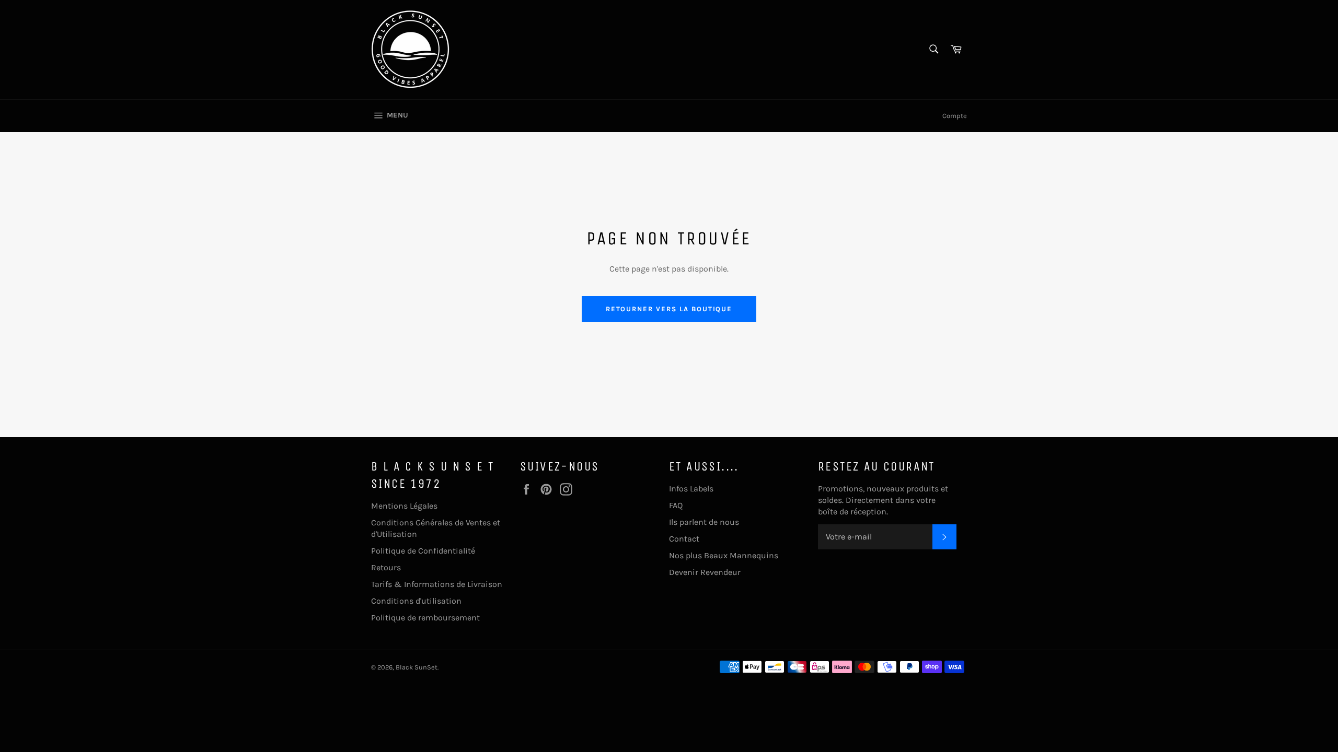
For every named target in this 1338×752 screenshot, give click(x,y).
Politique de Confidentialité (423, 551)
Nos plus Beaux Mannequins (723, 555)
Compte (954, 116)
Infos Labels (691, 489)
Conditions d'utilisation (416, 601)
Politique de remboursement (425, 617)
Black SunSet (416, 667)
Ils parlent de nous (704, 522)
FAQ (676, 505)
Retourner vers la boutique (669, 309)
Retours (386, 567)
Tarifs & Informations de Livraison (436, 584)
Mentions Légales (404, 506)
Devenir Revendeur (705, 572)
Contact (684, 539)
